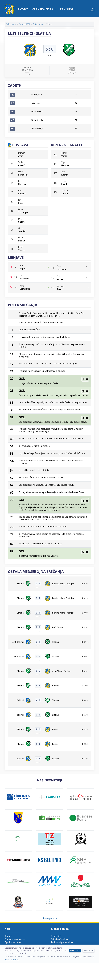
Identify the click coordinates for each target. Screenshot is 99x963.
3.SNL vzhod (38, 24)
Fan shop (67, 9)
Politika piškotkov (12, 959)
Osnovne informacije (15, 939)
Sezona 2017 (24, 24)
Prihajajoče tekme (59, 939)
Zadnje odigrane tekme (62, 942)
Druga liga (56, 936)
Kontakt (8, 936)
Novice (23, 9)
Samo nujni (88, 950)
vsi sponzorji (51, 918)
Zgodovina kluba (13, 942)
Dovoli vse (74, 950)
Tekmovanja (11, 24)
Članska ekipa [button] (43, 9)
